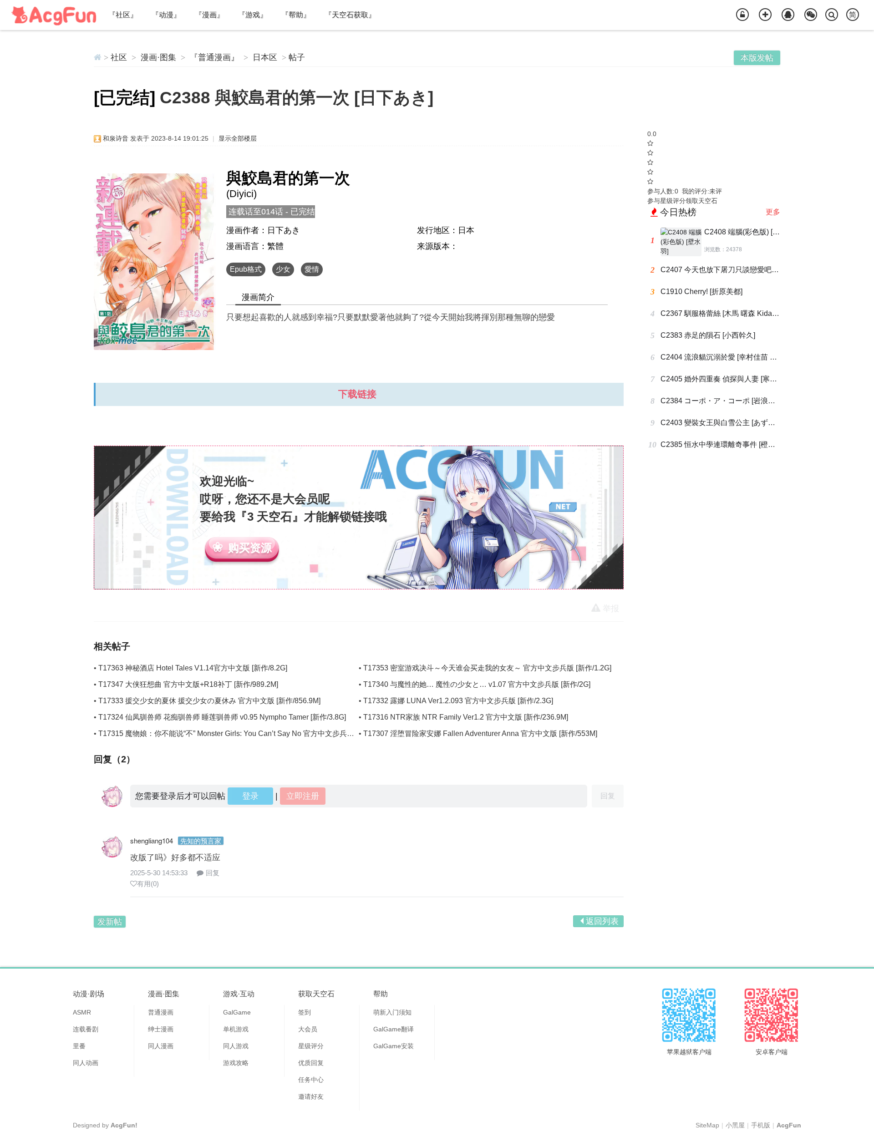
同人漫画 (160, 1046)
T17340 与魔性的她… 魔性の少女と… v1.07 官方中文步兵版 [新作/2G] (476, 684)
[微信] (810, 15)
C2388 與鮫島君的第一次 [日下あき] (296, 97)
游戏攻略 (236, 1062)
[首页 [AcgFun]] (98, 57)
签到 (304, 1012)
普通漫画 (160, 1012)
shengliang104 (151, 840)
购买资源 (250, 548)
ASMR (82, 1012)
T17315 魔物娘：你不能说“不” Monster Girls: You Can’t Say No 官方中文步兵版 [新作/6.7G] (244, 733)
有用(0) (148, 884)
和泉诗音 (115, 138)
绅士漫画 (160, 1029)
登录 (250, 796)
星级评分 (311, 1046)
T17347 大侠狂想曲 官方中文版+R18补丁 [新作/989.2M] (188, 684)
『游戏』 (252, 15)
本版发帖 (757, 57)
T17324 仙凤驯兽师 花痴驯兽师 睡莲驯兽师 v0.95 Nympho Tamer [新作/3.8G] (222, 717)
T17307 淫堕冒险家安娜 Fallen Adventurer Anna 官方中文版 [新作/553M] (480, 733)
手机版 (760, 1125)
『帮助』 (295, 15)
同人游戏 (236, 1046)
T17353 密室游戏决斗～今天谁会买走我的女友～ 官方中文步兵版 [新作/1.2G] (487, 668)
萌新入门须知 (392, 1012)
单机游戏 (236, 1029)
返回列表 (602, 921)
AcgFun (789, 1125)
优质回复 (311, 1062)
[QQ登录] (787, 15)
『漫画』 (209, 15)
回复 (212, 873)
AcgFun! (124, 1125)
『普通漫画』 (214, 57)
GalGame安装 (393, 1046)
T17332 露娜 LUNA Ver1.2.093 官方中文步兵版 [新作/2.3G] (458, 701)
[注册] (765, 15)
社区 (119, 57)
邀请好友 (311, 1096)
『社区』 (122, 15)
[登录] (742, 15)
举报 (611, 608)
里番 (79, 1046)
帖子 (297, 57)
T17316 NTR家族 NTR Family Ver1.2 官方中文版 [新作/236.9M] (465, 717)
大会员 (307, 1029)
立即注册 (302, 796)
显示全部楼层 (237, 138)
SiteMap (707, 1125)
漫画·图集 (158, 57)
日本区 (265, 57)
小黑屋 (735, 1125)
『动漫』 (166, 15)
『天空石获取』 (350, 15)
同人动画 (85, 1062)
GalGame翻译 (393, 1029)
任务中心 (311, 1079)
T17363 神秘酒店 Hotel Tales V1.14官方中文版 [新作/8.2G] (192, 668)
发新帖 (109, 921)
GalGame (237, 1012)
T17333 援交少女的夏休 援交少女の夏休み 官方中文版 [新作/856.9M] (209, 701)
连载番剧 (85, 1029)
